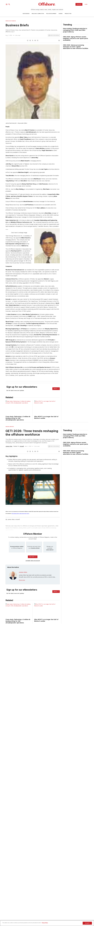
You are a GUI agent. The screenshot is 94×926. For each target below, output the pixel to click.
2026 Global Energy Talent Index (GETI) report (20, 513)
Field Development (51, 13)
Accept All (87, 923)
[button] (7, 4)
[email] (37, 40)
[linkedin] (30, 40)
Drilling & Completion (38, 13)
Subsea (60, 13)
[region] (47, 923)
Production (68, 13)
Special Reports (10, 426)
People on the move (11, 20)
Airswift (22, 446)
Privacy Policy (45, 922)
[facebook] (27, 40)
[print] (59, 40)
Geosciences (26, 13)
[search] (9, 4)
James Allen (9, 446)
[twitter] (32, 40)
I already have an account (32, 560)
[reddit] (35, 40)
